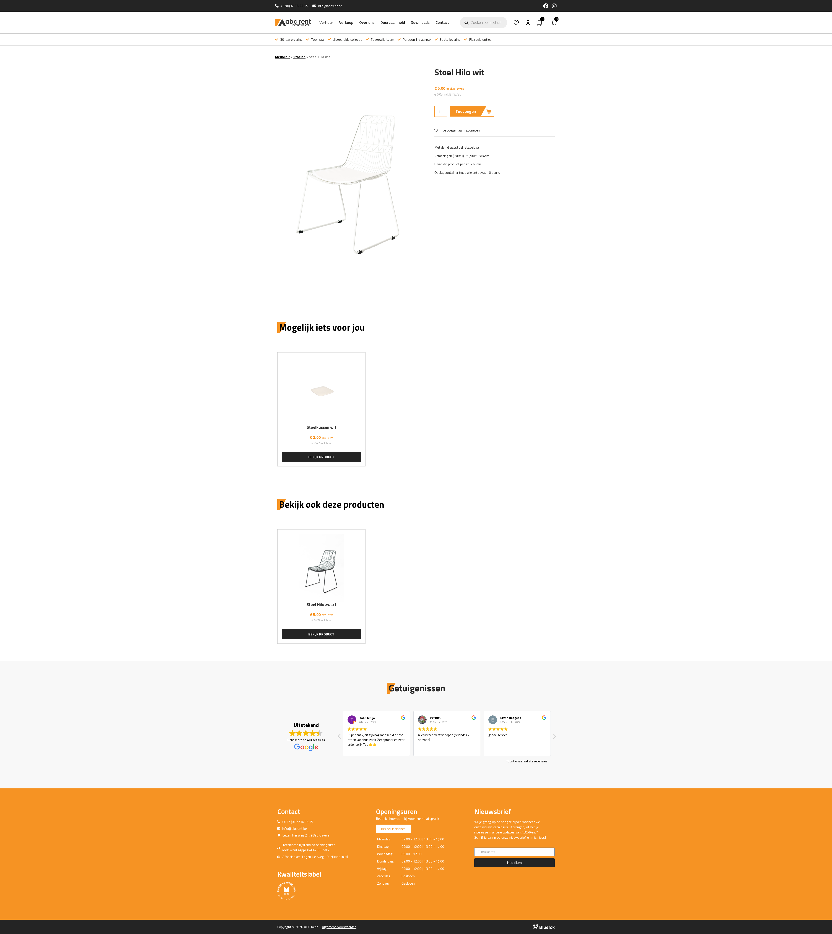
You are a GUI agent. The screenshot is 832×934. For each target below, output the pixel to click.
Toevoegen (465, 111)
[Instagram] (554, 5)
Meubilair (282, 56)
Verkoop (346, 22)
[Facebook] (545, 5)
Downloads (420, 22)
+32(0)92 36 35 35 (294, 5)
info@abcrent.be (330, 5)
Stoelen (299, 56)
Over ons (367, 22)
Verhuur (326, 22)
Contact (442, 22)
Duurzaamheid (392, 22)
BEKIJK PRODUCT (321, 457)
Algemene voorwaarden (339, 926)
